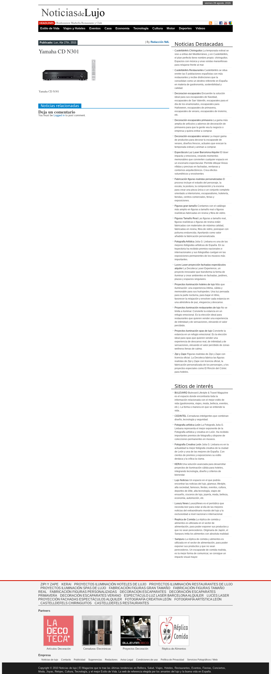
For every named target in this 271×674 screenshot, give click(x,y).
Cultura (157, 28)
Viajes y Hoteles (74, 28)
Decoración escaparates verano (192, 136)
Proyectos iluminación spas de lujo (193, 330)
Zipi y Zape (180, 354)
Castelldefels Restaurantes (189, 70)
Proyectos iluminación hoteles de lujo (195, 284)
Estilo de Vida (49, 28)
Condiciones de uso (147, 659)
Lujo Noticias (182, 480)
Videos (200, 28)
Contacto (66, 659)
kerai (66, 584)
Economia (122, 28)
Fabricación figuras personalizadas (83, 591)
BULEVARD (181, 392)
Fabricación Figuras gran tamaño (139, 588)
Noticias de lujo (49, 659)
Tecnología (140, 28)
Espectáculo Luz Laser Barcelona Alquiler (197, 152)
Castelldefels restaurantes (122, 603)
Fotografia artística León (188, 424)
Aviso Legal (126, 659)
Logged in (59, 115)
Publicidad (79, 659)
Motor (171, 28)
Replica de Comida (185, 519)
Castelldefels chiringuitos (66, 603)
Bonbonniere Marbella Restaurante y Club (79, 22)
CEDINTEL (180, 416)
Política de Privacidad (172, 659)
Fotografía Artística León (198, 599)
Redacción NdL (160, 41)
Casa (108, 28)
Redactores (111, 659)
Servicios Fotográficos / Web (202, 659)
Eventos (95, 28)
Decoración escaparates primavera (193, 120)
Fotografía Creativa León (188, 444)
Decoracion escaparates (188, 93)
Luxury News (182, 503)
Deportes (185, 28)
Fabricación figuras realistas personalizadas (198, 179)
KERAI (178, 464)
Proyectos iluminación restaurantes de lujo (197, 307)
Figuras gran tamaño (186, 206)
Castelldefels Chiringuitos (188, 50)
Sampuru (180, 539)
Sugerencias (95, 659)
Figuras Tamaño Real (186, 218)
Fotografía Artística (184, 241)
